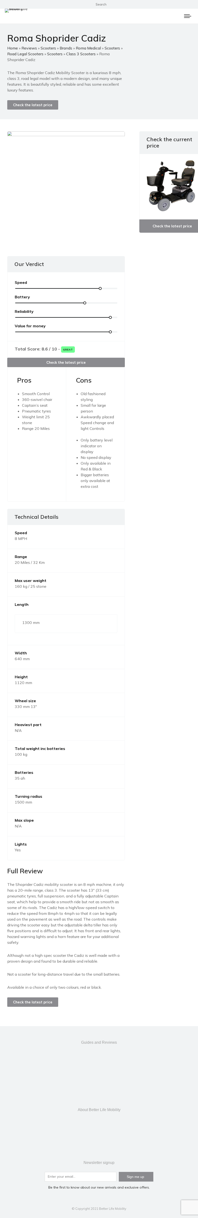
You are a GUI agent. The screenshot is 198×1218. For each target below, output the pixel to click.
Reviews (29, 48)
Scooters (48, 48)
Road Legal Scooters (25, 53)
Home (12, 48)
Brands (66, 48)
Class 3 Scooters (81, 53)
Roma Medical (88, 48)
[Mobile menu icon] (187, 16)
